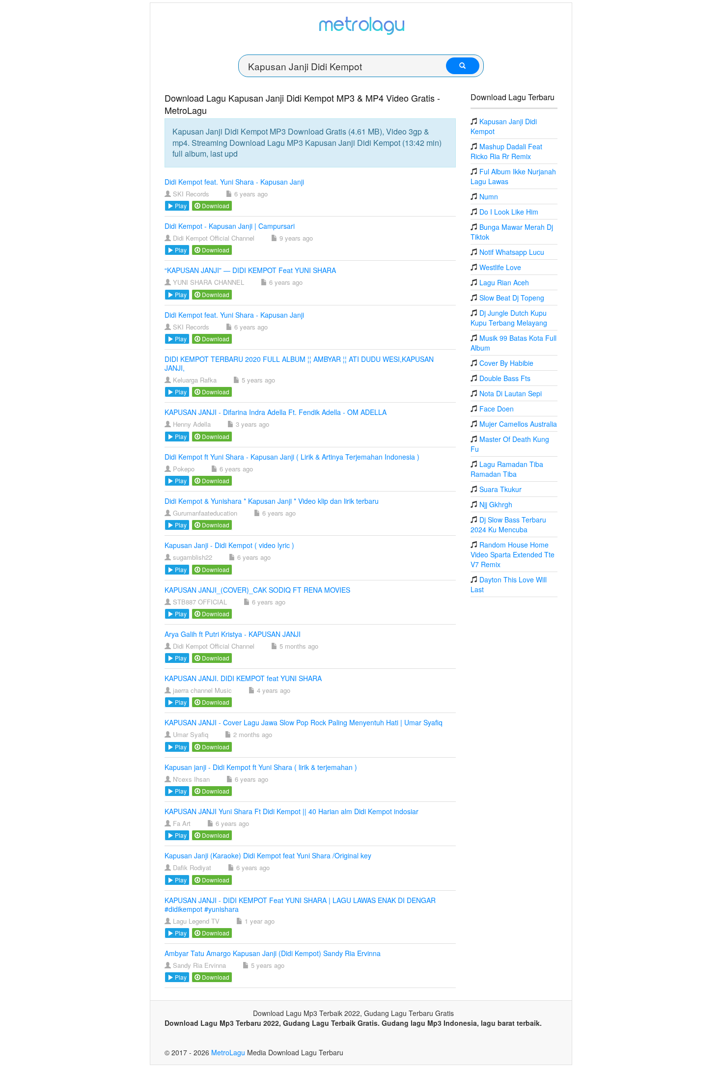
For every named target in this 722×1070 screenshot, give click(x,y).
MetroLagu (228, 1052)
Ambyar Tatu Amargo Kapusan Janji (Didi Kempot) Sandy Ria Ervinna (273, 953)
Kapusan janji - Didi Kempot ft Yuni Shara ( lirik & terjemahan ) (261, 767)
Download (214, 205)
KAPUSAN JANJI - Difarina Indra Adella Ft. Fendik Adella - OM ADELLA (276, 412)
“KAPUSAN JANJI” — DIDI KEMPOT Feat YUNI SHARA (250, 270)
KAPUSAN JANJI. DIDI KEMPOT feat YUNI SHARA (243, 678)
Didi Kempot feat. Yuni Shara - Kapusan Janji (234, 182)
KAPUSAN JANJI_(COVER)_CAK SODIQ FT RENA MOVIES (257, 590)
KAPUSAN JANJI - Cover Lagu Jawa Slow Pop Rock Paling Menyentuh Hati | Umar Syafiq (304, 722)
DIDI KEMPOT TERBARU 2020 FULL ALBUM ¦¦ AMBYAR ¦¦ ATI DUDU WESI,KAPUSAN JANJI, (299, 363)
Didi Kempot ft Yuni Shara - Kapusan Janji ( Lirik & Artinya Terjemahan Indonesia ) (292, 457)
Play (180, 205)
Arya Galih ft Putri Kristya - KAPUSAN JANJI (233, 634)
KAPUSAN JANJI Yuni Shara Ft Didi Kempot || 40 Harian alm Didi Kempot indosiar (291, 811)
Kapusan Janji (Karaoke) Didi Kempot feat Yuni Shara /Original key (268, 855)
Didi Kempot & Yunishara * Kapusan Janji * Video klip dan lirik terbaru (272, 501)
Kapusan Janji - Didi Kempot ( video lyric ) (229, 545)
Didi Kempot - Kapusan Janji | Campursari (230, 226)
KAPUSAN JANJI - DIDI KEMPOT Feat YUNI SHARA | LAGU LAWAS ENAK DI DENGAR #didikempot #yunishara (300, 904)
